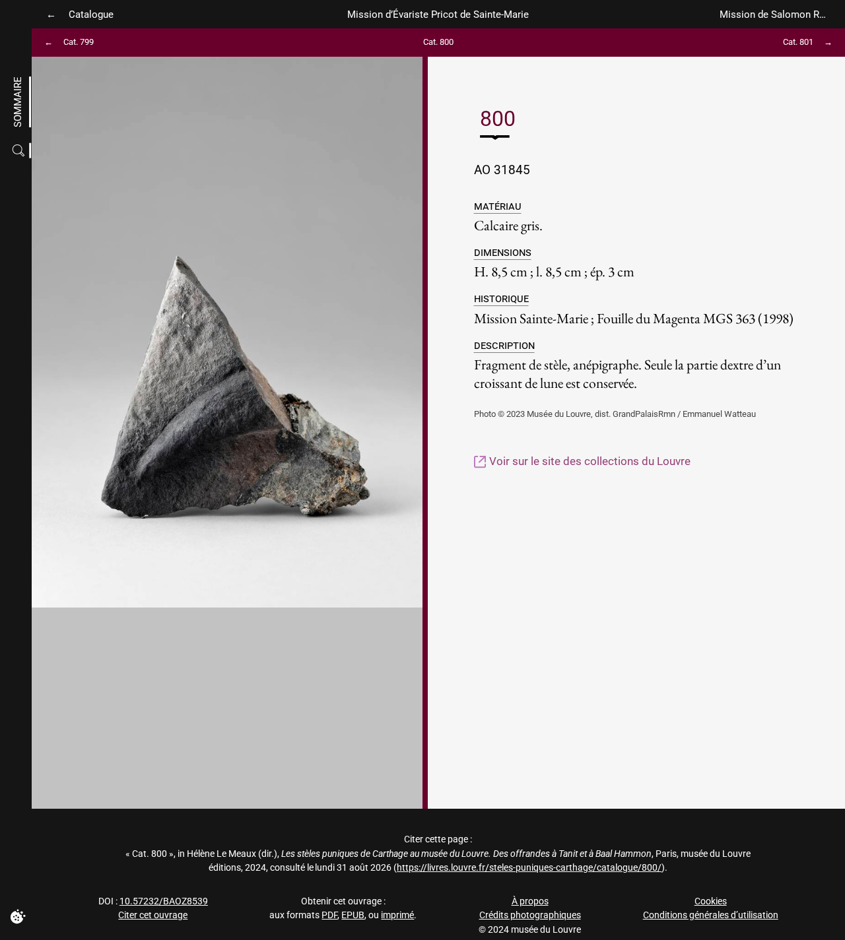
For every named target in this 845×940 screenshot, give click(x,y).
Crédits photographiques (530, 915)
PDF (329, 915)
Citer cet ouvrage (152, 915)
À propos (530, 901)
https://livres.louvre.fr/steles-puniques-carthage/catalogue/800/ (529, 867)
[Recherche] (20, 150)
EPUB (352, 915)
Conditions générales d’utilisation (710, 915)
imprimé (397, 915)
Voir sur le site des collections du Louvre (589, 461)
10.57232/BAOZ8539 (163, 901)
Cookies (710, 901)
